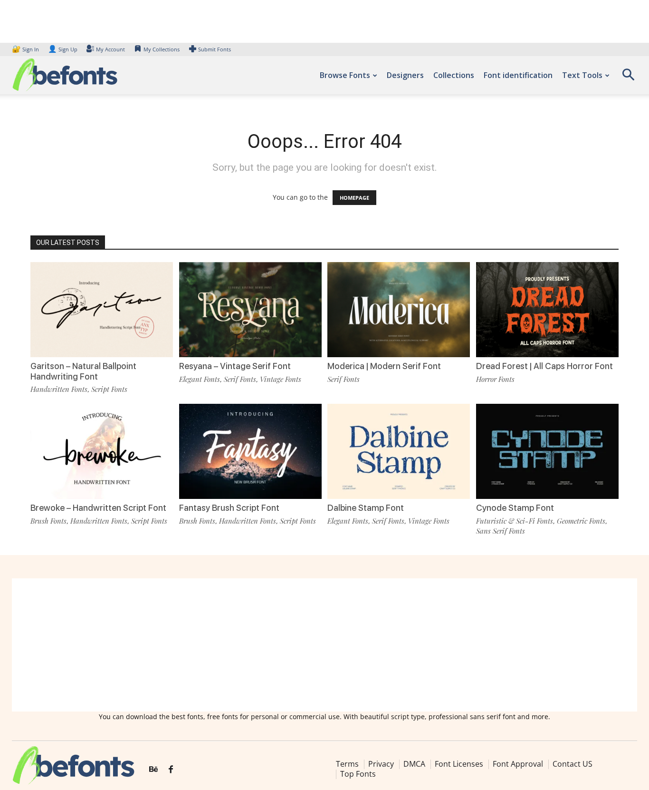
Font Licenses (459, 764)
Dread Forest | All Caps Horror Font (544, 366)
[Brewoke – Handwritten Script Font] (101, 451)
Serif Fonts (240, 379)
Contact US (572, 764)
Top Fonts (358, 774)
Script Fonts (109, 389)
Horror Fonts (495, 379)
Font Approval (518, 764)
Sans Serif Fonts (500, 531)
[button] (628, 77)
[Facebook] (171, 769)
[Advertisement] (324, 645)
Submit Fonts (214, 49)
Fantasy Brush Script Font (229, 508)
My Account (110, 49)
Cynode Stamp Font (515, 508)
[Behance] (153, 769)
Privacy (381, 764)
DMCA (414, 764)
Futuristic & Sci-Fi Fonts (514, 521)
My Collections (161, 49)
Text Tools (582, 75)
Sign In (26, 49)
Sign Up (62, 49)
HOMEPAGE (354, 197)
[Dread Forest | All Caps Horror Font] (547, 309)
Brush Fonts (48, 521)
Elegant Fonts (199, 379)
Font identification (518, 75)
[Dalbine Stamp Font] (398, 451)
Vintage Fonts (280, 379)
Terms (347, 764)
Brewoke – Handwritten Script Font (98, 508)
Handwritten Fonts (58, 389)
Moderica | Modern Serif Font (384, 366)
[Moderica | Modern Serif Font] (398, 309)
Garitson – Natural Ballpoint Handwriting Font (83, 371)
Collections (453, 75)
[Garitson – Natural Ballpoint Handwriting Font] (101, 309)
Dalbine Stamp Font (365, 508)
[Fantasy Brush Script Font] (250, 451)
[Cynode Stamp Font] (547, 451)
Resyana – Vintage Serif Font (235, 366)
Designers (405, 75)
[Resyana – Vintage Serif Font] (250, 309)
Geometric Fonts (581, 521)
